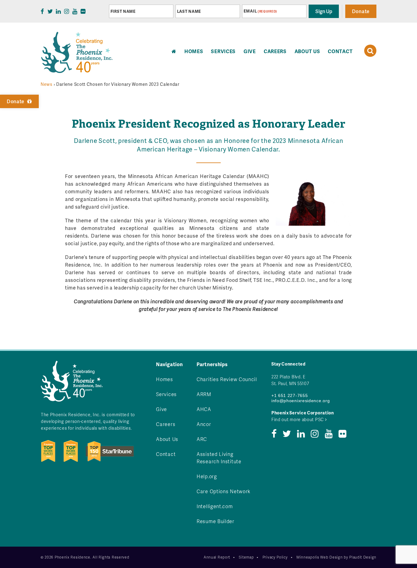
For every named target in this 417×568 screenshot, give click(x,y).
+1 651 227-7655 (289, 395)
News (47, 84)
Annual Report (217, 557)
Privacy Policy (275, 557)
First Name (123, 11)
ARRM (204, 394)
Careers (275, 51)
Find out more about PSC (298, 419)
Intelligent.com (215, 506)
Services (223, 51)
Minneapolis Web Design (319, 557)
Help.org (207, 476)
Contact (340, 51)
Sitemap (246, 557)
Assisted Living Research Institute (219, 457)
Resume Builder (215, 521)
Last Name (189, 11)
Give (250, 51)
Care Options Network (223, 491)
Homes (164, 379)
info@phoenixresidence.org (300, 400)
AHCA (204, 409)
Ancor (204, 424)
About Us (307, 51)
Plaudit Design (362, 557)
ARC (202, 438)
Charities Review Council (227, 379)
